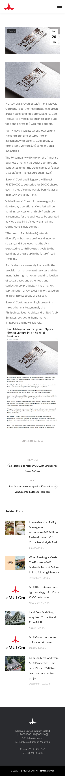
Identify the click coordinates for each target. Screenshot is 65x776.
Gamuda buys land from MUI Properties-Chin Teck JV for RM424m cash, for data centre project (43, 668)
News (12, 31)
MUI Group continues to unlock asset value (44, 639)
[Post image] (15, 528)
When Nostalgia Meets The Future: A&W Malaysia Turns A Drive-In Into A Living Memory (44, 564)
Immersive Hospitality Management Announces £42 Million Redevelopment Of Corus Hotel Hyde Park (43, 532)
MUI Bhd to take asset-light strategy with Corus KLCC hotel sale (44, 592)
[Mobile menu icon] (59, 6)
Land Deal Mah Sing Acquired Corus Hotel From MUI (42, 617)
